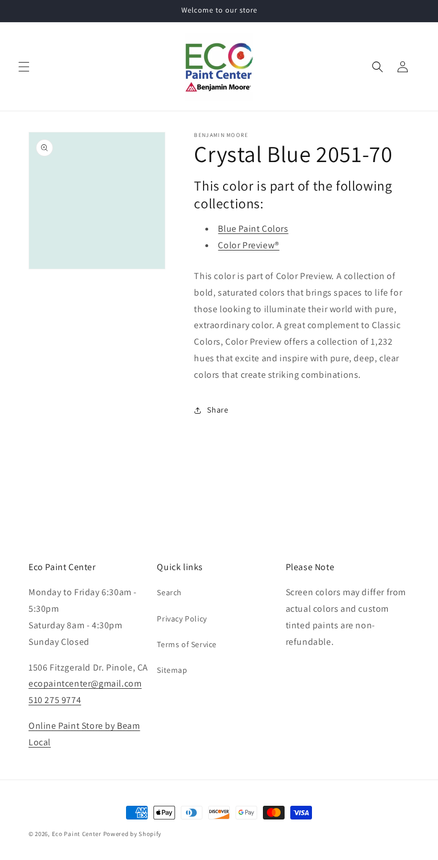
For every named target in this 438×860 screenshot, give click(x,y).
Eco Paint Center (77, 834)
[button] (23, 66)
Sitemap (172, 670)
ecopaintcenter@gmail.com (85, 683)
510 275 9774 (55, 700)
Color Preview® (248, 245)
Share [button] (217, 410)
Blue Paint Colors (253, 229)
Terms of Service (187, 644)
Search (169, 592)
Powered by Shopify (132, 834)
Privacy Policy (181, 618)
